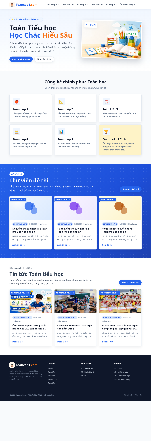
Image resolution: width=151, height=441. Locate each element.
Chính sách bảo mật (122, 376)
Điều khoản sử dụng (122, 379)
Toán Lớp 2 (52, 372)
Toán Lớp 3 (52, 376)
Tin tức (83, 376)
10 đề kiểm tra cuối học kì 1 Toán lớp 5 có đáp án (118, 230)
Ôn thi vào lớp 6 (127, 4)
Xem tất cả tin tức (130, 282)
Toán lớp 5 (110, 4)
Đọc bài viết (19, 341)
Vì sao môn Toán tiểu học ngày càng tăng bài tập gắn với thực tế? (120, 328)
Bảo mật (138, 395)
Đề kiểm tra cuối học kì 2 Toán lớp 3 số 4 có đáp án (29, 230)
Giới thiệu (118, 368)
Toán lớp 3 (81, 4)
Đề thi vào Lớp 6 (87, 372)
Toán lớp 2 (66, 4)
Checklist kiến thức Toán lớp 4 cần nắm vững (74, 327)
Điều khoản (128, 395)
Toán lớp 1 (52, 4)
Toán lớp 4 (95, 4)
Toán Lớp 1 (52, 368)
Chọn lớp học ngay (21, 59)
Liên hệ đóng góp (121, 372)
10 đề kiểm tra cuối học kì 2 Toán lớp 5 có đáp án (73, 230)
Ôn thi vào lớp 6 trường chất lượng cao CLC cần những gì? (29, 327)
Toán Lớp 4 (52, 379)
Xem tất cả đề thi (131, 189)
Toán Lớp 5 (52, 383)
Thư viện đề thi (44, 59)
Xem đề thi (18, 245)
